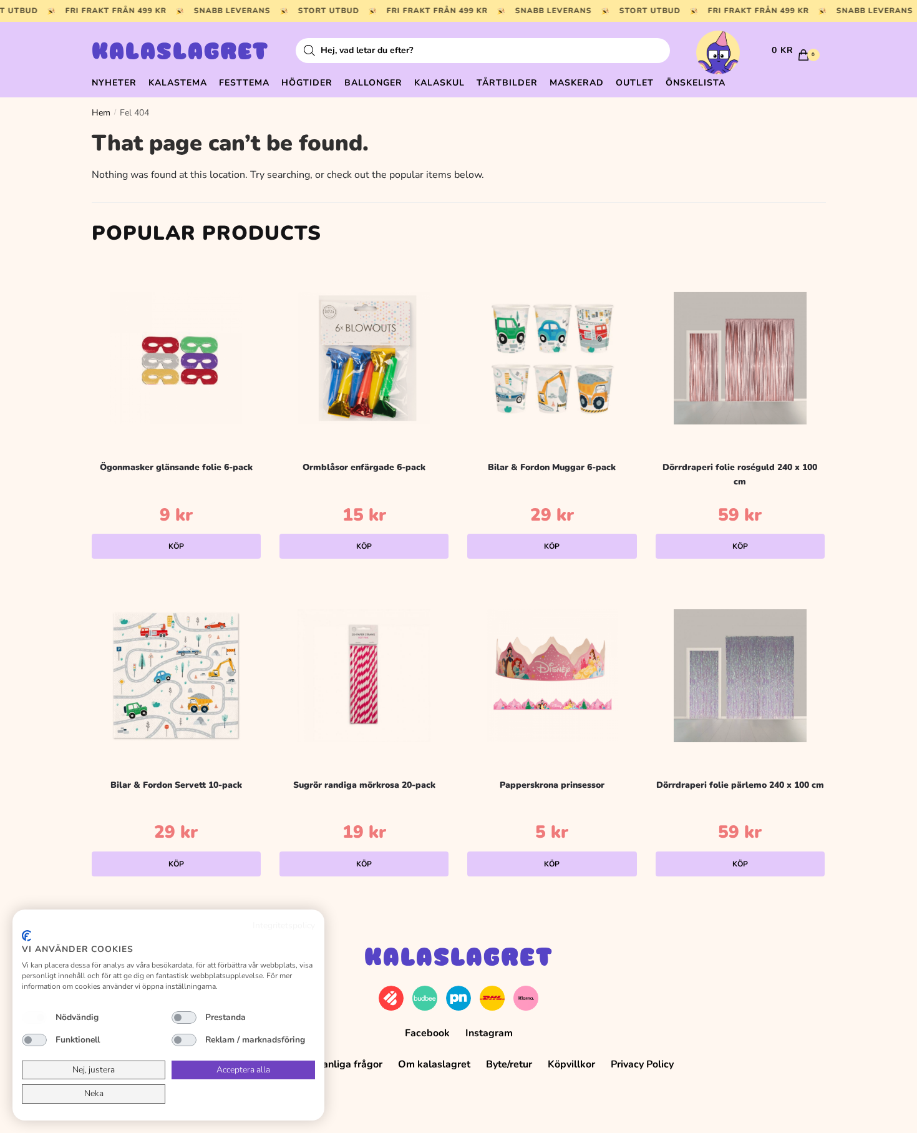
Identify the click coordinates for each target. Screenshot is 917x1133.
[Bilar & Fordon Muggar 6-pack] (551, 358)
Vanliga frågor (349, 1064)
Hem (101, 113)
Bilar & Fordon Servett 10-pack (176, 785)
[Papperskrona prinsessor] (551, 676)
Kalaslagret (180, 53)
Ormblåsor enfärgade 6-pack (364, 467)
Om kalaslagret (434, 1064)
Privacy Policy (642, 1064)
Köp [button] (176, 546)
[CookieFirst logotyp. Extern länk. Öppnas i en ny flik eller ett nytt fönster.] (26, 935)
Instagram (489, 1033)
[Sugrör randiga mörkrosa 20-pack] (364, 676)
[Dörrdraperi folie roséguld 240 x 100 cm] (740, 358)
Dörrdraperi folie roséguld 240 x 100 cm (739, 474)
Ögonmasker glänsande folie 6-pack (176, 467)
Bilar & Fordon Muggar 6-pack (552, 467)
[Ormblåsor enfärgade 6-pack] (364, 358)
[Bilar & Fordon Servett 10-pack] (176, 676)
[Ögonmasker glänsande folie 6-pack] (176, 358)
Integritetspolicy (284, 925)
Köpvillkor (571, 1064)
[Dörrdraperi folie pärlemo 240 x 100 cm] (740, 676)
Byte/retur (509, 1064)
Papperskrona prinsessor (552, 785)
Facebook (427, 1033)
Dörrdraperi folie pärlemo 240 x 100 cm (740, 785)
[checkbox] (34, 1017)
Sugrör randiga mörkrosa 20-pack (364, 785)
